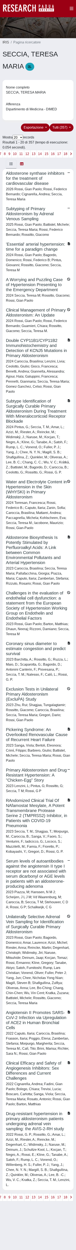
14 (40, 154)
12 (27, 154)
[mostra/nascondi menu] (71, 9)
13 (33, 154)
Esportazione (34, 127)
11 (21, 154)
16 (53, 154)
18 (65, 154)
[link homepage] (31, 9)
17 (59, 154)
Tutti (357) (60, 127)
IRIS (6, 42)
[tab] (11, 164)
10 (15, 154)
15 (46, 154)
